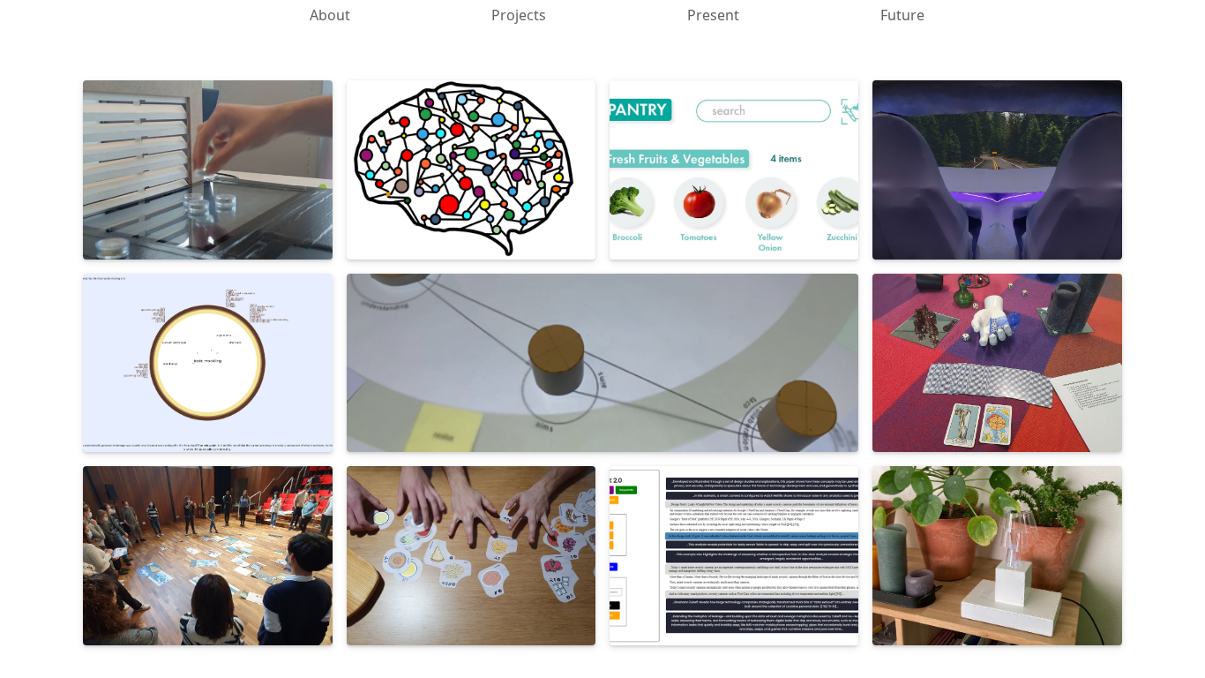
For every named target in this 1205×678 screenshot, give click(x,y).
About (330, 15)
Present (713, 15)
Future (902, 15)
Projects (518, 15)
